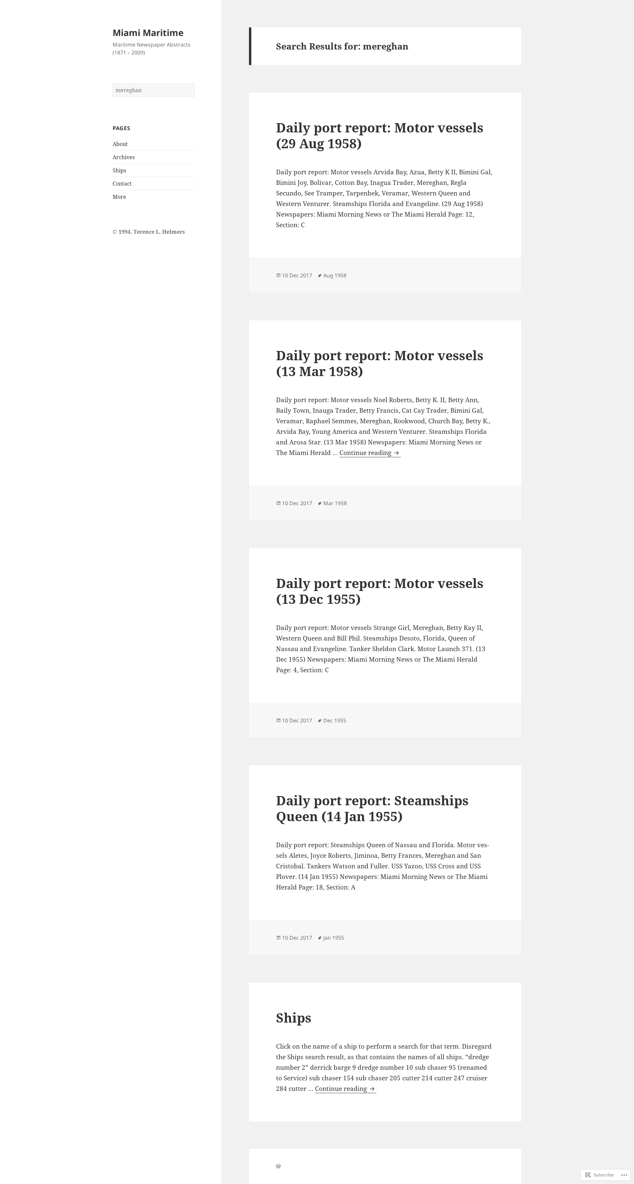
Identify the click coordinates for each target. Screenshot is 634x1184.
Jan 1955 (333, 937)
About (120, 144)
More (119, 196)
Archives (124, 157)
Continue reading (366, 452)
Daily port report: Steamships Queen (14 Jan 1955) (372, 808)
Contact (122, 183)
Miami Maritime (148, 32)
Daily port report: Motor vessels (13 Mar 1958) (379, 363)
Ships (119, 170)
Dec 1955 (334, 720)
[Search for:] (153, 90)
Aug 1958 (334, 275)
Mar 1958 (335, 503)
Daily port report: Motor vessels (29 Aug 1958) (379, 135)
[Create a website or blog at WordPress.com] (278, 1166)
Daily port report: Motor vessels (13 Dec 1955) (379, 591)
